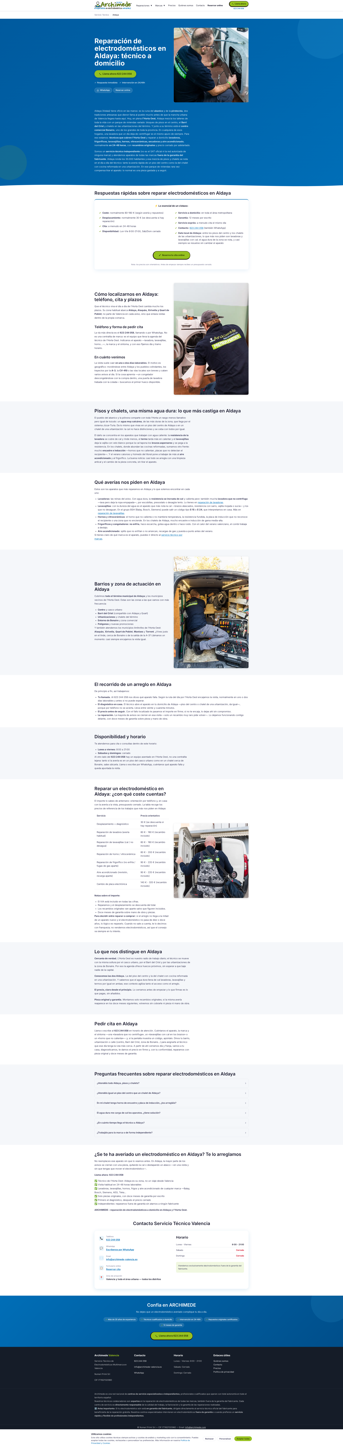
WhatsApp (105, 90)
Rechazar (209, 1439)
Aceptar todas (243, 1439)
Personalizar (225, 1439)
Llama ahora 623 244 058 (117, 73)
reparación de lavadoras (210, 502)
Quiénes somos (185, 5)
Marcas (158, 5)
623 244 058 (196, 228)
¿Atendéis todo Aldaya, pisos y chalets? (118, 1083)
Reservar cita (113, 1269)
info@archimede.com (195, 1427)
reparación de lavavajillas (111, 513)
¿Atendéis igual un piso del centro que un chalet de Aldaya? (128, 1093)
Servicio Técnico (101, 15)
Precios (172, 5)
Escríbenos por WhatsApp (120, 1249)
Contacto (200, 5)
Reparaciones (142, 5)
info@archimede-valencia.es (121, 1259)
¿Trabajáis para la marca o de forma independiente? (124, 1132)
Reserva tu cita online (173, 255)
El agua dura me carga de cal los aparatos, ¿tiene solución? (128, 1112)
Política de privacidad (223, 1372)
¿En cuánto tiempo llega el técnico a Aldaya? (121, 1122)
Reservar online (215, 5)
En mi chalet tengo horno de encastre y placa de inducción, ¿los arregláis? (136, 1103)
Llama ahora (240, 4)
